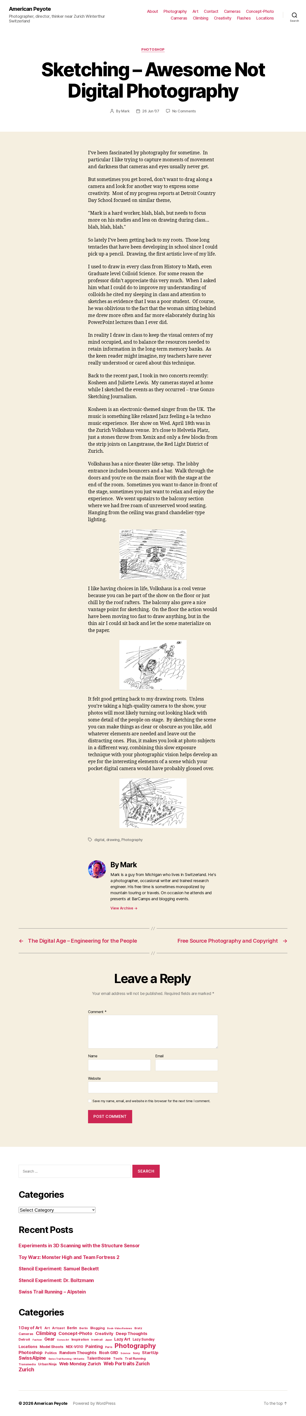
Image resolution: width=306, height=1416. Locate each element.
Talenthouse (99, 1358)
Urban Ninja (47, 1364)
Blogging (97, 1328)
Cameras (232, 11)
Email (159, 1056)
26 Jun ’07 (150, 111)
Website (94, 1078)
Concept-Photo (260, 11)
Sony (136, 1353)
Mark (125, 111)
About (152, 11)
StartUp (150, 1352)
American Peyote (30, 9)
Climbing (200, 18)
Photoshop (153, 50)
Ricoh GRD (108, 1352)
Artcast (58, 1328)
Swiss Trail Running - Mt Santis (66, 1358)
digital (99, 839)
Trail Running (135, 1358)
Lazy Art (122, 1339)
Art (195, 11)
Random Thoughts (78, 1352)
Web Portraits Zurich (126, 1363)
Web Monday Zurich (80, 1363)
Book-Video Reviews (119, 1328)
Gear (49, 1339)
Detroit (24, 1339)
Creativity (222, 18)
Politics (51, 1353)
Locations (265, 18)
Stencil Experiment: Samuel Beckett (59, 1269)
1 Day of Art (30, 1327)
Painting (94, 1346)
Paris (108, 1347)
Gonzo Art (63, 1339)
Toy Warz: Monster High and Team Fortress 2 (69, 1257)
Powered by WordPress (94, 1403)
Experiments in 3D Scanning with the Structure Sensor (79, 1245)
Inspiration (80, 1339)
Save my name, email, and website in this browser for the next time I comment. (151, 1101)
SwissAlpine (32, 1358)
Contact (211, 11)
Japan (108, 1339)
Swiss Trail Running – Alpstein (52, 1292)
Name (92, 1056)
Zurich (26, 1369)
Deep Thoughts (132, 1333)
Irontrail (97, 1339)
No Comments (184, 111)
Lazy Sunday (144, 1339)
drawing (113, 839)
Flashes (244, 18)
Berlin (72, 1328)
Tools (118, 1358)
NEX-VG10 (74, 1347)
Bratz (138, 1328)
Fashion (37, 1339)
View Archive (123, 908)
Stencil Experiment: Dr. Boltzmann (56, 1280)
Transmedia (27, 1364)
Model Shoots (51, 1347)
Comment (97, 1012)
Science (125, 1353)
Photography (175, 11)
